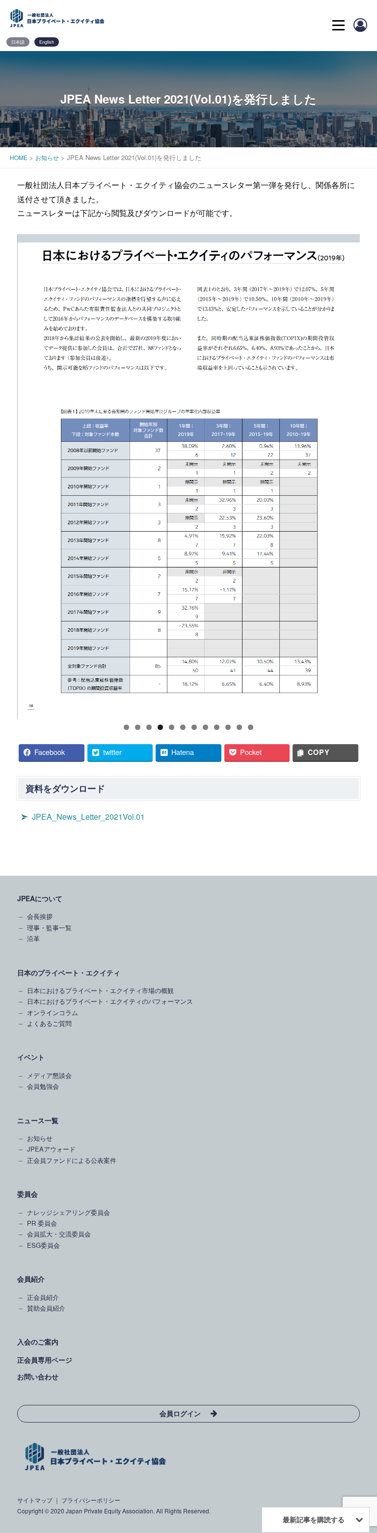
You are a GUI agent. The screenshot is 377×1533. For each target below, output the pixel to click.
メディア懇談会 (49, 1075)
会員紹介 (31, 1279)
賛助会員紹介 (46, 1308)
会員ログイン (180, 1413)
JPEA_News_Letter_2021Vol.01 (88, 816)
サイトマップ (35, 1500)
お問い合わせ (37, 1376)
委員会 (27, 1194)
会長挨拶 (40, 916)
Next (347, 474)
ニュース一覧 (37, 1120)
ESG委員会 (43, 1245)
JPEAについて (39, 898)
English (46, 42)
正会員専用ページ (44, 1360)
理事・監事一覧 (49, 927)
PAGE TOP (360, 1339)
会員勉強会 (43, 1086)
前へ (29, 474)
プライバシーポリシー (90, 1500)
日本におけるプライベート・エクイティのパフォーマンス (110, 1001)
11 (239, 727)
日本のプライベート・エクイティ (68, 972)
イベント (31, 1057)
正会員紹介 (43, 1297)
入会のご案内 (37, 1341)
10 (228, 727)
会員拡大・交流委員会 (59, 1233)
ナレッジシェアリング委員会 (68, 1212)
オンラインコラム (52, 1012)
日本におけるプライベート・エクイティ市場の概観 (100, 990)
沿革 (33, 938)
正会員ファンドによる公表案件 (71, 1160)
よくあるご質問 (49, 1023)
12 (250, 727)
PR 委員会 (42, 1223)
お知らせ (40, 1138)
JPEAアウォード (51, 1149)
